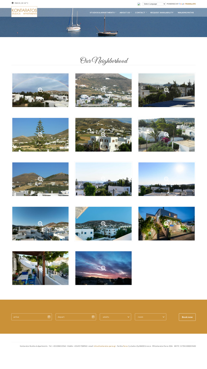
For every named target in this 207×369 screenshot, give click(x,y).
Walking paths (186, 12)
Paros (125, 346)
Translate (190, 4)
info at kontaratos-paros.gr (105, 346)
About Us (125, 12)
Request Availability (161, 12)
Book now (187, 317)
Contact (140, 12)
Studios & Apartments (102, 12)
